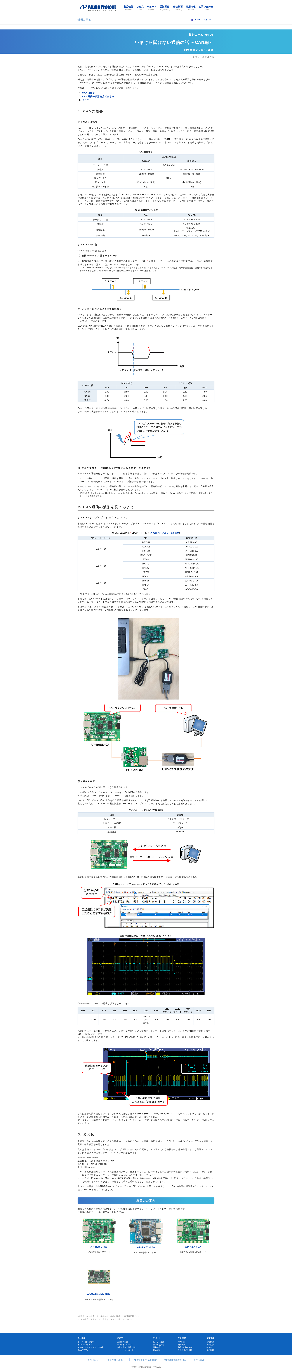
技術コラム (208, 19)
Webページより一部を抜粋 (166, 532)
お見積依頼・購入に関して (128, 1347)
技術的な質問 (158, 1344)
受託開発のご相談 (185, 1350)
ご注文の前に (122, 1341)
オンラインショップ (125, 1344)
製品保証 (156, 1347)
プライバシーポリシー (117, 1359)
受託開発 (165, 8)
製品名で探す (83, 1350)
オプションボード (85, 1344)
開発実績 (181, 1344)
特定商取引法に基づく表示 (175, 1359)
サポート (151, 8)
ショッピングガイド (125, 1350)
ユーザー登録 (158, 1341)
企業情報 (210, 1337)
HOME (197, 19)
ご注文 (140, 8)
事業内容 (210, 1344)
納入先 (209, 1347)
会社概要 (178, 8)
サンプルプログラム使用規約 (145, 1359)
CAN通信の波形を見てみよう (98, 96)
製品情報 (128, 8)
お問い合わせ (206, 8)
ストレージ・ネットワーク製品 (90, 1347)
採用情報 (191, 8)
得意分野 (181, 1341)
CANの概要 (88, 92)
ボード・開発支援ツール (88, 1341)
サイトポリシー (93, 1359)
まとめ (85, 100)
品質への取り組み (185, 1347)
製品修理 (156, 1350)
